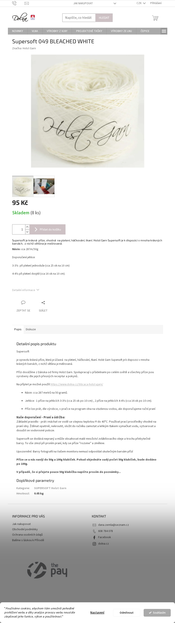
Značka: (24, 48)
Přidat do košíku (50, 229)
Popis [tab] (18, 329)
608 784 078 (105, 531)
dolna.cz (103, 544)
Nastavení (97, 612)
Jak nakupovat (83, 3)
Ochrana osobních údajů (27, 535)
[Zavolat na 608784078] (18, 3)
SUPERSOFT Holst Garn (50, 488)
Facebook (104, 537)
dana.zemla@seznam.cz (113, 525)
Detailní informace (23, 290)
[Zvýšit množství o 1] (27, 227)
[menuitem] (17, 31)
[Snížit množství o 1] (27, 231)
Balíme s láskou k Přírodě (28, 540)
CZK (139, 3)
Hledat (104, 17)
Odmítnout (127, 613)
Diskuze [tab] (31, 329)
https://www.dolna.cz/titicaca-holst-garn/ (77, 384)
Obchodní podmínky (25, 529)
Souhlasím (159, 613)
